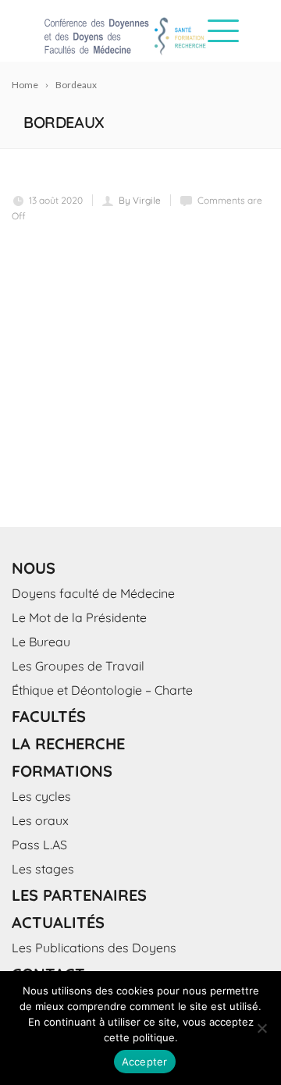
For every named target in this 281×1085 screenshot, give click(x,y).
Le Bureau (41, 641)
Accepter (145, 1061)
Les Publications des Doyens (94, 947)
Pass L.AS (39, 844)
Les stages (43, 869)
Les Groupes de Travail (78, 666)
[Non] (261, 1028)
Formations (62, 771)
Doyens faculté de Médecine (93, 593)
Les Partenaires (79, 895)
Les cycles (41, 796)
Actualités (58, 922)
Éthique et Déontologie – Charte (102, 690)
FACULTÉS (49, 716)
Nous (33, 568)
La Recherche (68, 743)
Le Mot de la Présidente (79, 617)
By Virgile (140, 200)
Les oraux (40, 820)
